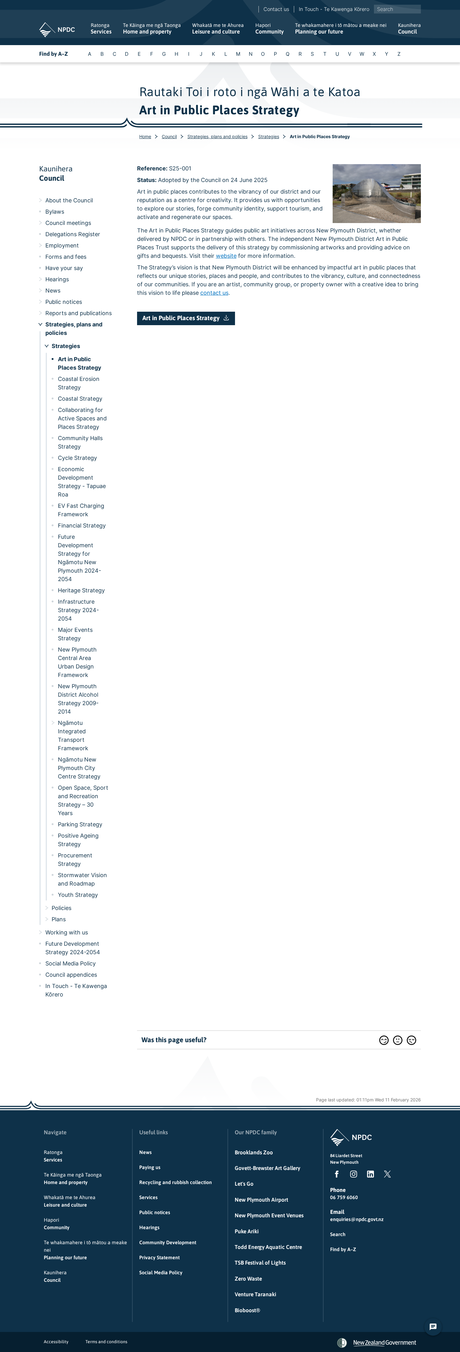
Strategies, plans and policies (217, 136)
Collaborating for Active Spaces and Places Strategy (82, 418)
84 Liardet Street (346, 1155)
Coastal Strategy (80, 398)
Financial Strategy (82, 525)
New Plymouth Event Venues (269, 1215)
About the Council (69, 200)
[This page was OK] (398, 1040)
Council (409, 28)
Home (145, 136)
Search (337, 1234)
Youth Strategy (78, 895)
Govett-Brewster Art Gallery (267, 1168)
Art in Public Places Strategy (79, 363)
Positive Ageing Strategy (78, 839)
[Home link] (57, 29)
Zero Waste (248, 1279)
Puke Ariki (247, 1231)
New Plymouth (344, 1162)
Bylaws (54, 211)
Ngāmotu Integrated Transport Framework (73, 735)
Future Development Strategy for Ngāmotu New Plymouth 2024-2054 (79, 557)
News (52, 290)
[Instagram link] (352, 1175)
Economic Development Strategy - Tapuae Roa (82, 482)
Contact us (276, 9)
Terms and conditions (106, 1341)
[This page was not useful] (411, 1040)
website (226, 255)
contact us (214, 292)
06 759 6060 (344, 1197)
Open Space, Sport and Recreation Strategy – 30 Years (83, 800)
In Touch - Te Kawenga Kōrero (334, 9)
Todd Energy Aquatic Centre (268, 1247)
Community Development (167, 1242)
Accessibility (56, 1341)
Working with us (66, 932)
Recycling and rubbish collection (175, 1182)
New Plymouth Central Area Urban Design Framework (77, 662)
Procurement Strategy (75, 859)
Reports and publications (78, 313)
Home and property (152, 28)
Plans (59, 919)
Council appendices (71, 974)
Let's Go (244, 1184)
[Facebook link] (335, 1175)
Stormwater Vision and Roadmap (82, 879)
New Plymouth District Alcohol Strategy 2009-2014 (78, 699)
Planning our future (340, 28)
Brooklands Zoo (254, 1152)
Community (269, 28)
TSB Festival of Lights (260, 1263)
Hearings (57, 279)
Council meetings (68, 223)
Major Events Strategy (75, 634)
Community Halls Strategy (80, 442)
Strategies (268, 136)
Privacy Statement (159, 1257)
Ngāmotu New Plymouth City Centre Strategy (79, 768)
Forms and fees (65, 256)
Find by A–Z (53, 53)
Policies (61, 908)
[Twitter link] (386, 1175)
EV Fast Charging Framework (81, 509)
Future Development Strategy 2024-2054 (72, 947)
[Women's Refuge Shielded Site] (342, 1343)
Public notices (63, 302)
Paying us (150, 1167)
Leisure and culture (218, 28)
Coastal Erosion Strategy (79, 383)
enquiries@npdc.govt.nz (357, 1219)
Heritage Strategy (81, 590)
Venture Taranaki (255, 1294)
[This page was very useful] (384, 1040)
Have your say (64, 268)
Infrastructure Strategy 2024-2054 (78, 610)
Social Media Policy (70, 963)
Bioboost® (247, 1310)
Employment (62, 245)
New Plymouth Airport (261, 1200)
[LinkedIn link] (369, 1175)
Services (101, 28)
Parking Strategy (80, 824)
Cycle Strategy (77, 458)
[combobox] (397, 9)
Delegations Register (72, 234)
